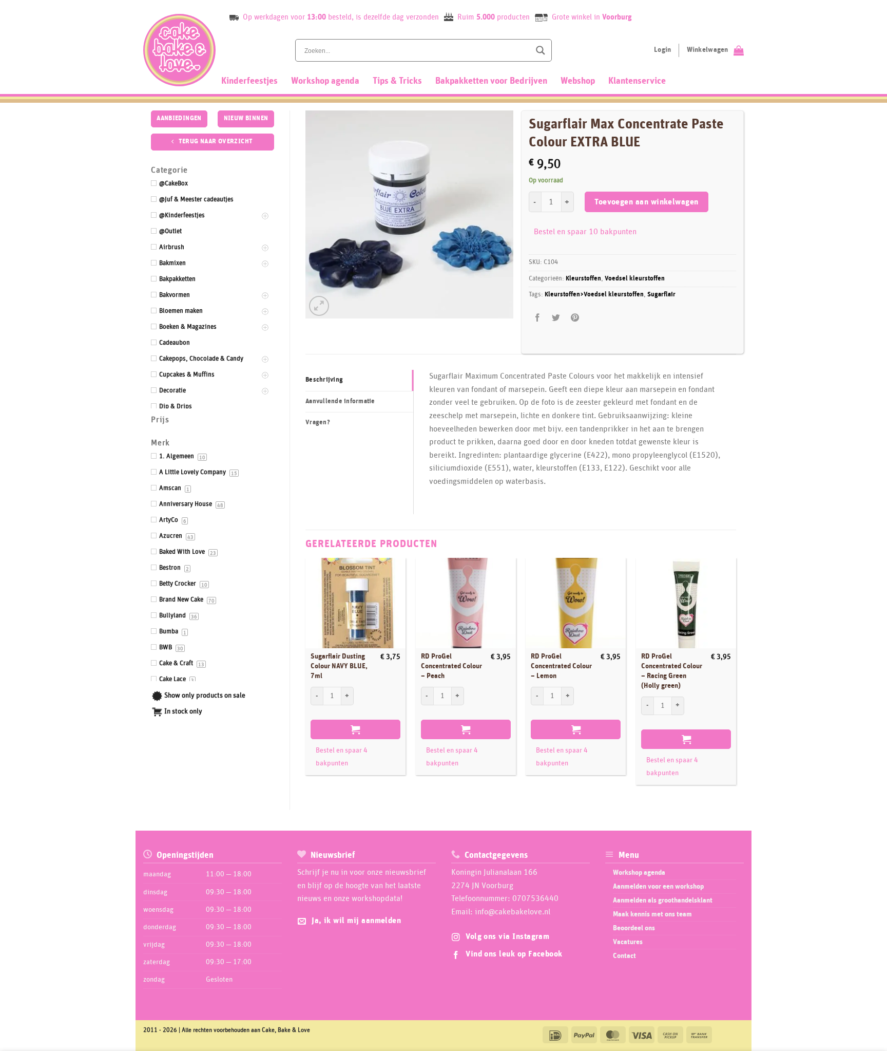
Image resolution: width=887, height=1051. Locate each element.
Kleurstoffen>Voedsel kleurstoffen (594, 294)
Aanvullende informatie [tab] (340, 401)
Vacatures (628, 942)
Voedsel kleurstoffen (635, 278)
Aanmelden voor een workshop (658, 886)
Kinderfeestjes (249, 81)
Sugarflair (661, 294)
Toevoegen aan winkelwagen (646, 202)
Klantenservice (637, 81)
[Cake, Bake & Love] (179, 50)
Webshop (578, 81)
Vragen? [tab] (317, 422)
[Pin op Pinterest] (574, 317)
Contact (624, 956)
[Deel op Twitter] (556, 317)
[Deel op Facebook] (537, 317)
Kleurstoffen (583, 278)
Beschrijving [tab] (324, 380)
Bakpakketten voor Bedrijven (491, 81)
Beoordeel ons (634, 928)
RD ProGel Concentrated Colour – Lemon (561, 666)
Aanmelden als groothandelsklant (662, 900)
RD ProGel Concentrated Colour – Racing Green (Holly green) (671, 671)
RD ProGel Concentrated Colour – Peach (451, 666)
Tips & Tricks (397, 81)
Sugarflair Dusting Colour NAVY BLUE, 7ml (339, 666)
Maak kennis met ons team (652, 914)
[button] (319, 306)
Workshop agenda (325, 81)
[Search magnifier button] (540, 50)
